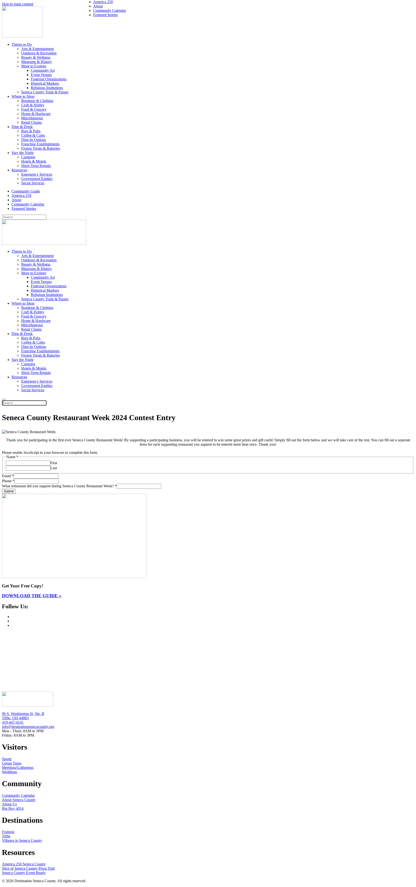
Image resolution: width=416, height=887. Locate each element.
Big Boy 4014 (13, 808)
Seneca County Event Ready (24, 873)
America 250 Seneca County (24, 864)
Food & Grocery (33, 109)
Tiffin (6, 836)
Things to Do (22, 44)
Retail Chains (31, 122)
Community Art (43, 70)
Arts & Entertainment (37, 49)
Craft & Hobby (32, 105)
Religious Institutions (47, 88)
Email (8, 476)
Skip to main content (17, 4)
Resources (19, 170)
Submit (9, 491)
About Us (9, 804)
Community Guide (26, 191)
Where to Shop (23, 96)
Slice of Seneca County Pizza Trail (28, 868)
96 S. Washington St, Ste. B (23, 714)
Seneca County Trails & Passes (44, 92)
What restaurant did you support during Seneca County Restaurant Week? (59, 486)
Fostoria (8, 832)
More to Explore (33, 66)
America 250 (21, 195)
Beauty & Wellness (35, 57)
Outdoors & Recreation (39, 53)
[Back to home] (22, 36)
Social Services (32, 183)
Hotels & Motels (33, 161)
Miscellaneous (32, 118)
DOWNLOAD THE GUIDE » (31, 595)
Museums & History (36, 62)
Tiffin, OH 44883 (15, 718)
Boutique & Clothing (37, 101)
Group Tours (11, 763)
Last (53, 468)
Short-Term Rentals (36, 166)
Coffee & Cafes (33, 135)
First (53, 463)
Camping (28, 157)
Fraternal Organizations (48, 79)
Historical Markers (45, 83)
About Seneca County (19, 800)
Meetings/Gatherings (17, 767)
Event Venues (41, 75)
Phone (8, 481)
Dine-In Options (33, 140)
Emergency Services (36, 174)
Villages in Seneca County (22, 840)
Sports (7, 759)
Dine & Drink (22, 127)
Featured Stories (24, 208)
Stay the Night (22, 153)
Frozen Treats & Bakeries (40, 148)
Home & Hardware (36, 114)
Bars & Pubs (30, 131)
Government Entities (36, 179)
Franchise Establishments (40, 144)
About (16, 200)
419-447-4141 (13, 722)
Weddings (9, 772)
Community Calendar (28, 204)
